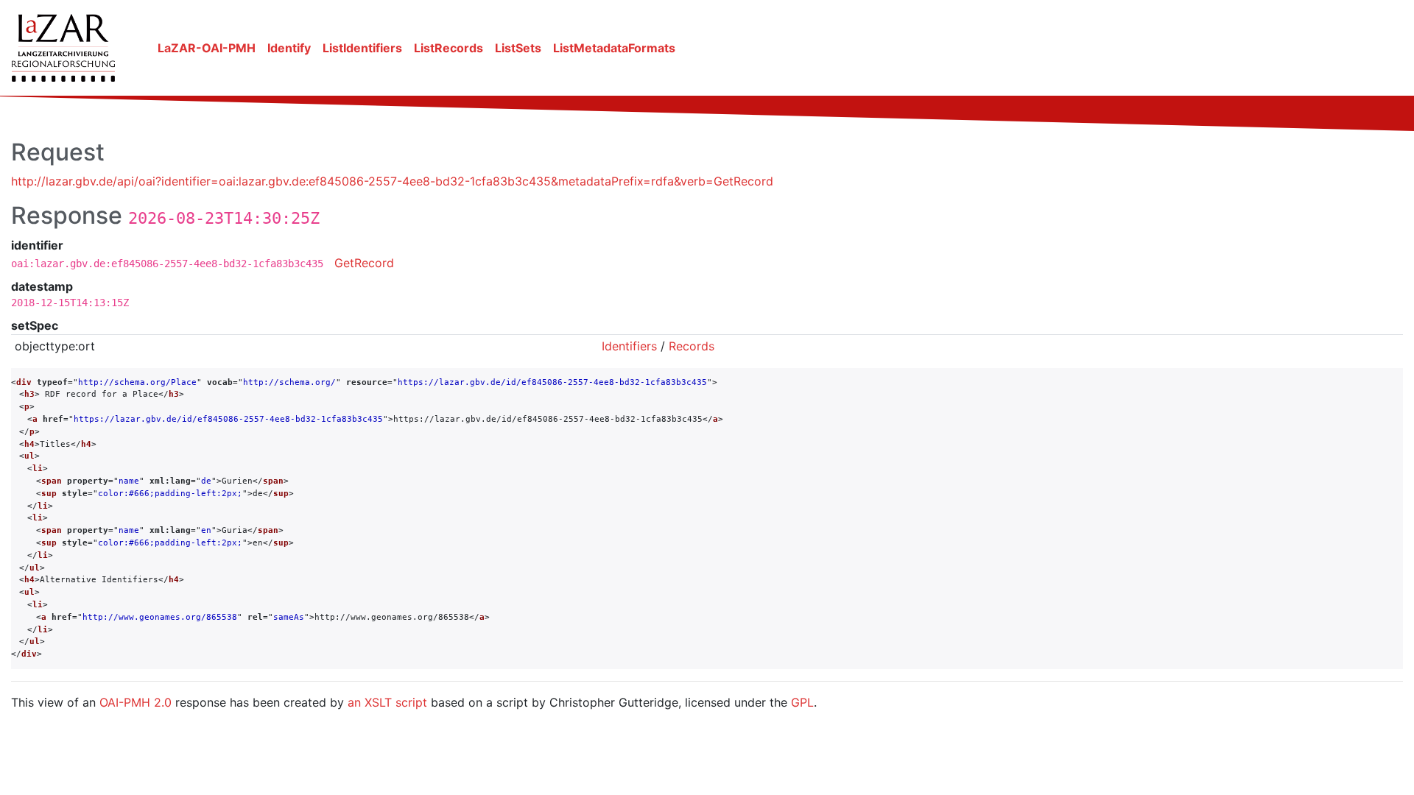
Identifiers (629, 346)
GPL (802, 702)
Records (691, 346)
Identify (289, 47)
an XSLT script (387, 702)
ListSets (518, 47)
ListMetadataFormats (614, 47)
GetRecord (364, 262)
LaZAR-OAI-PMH (207, 47)
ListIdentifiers (362, 47)
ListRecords (448, 47)
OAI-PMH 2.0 (135, 702)
